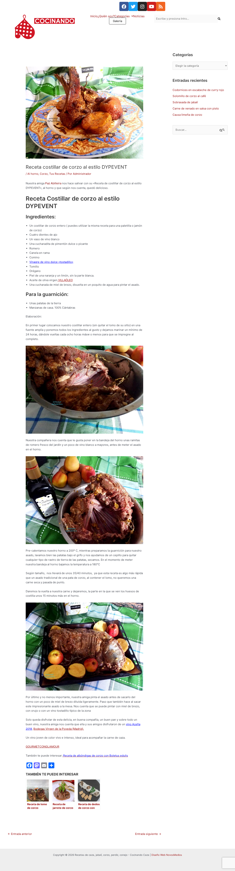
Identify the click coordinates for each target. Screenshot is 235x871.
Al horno (32, 173)
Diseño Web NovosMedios (166, 854)
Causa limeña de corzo (187, 114)
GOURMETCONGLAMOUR (42, 746)
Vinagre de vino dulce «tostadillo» (51, 262)
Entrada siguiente (148, 834)
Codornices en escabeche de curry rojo (198, 90)
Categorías (122, 16)
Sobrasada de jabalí (185, 102)
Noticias (138, 16)
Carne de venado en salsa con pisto (196, 108)
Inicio (94, 16)
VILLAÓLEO (65, 280)
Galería (117, 21)
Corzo (44, 173)
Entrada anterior (20, 834)
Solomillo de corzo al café (189, 96)
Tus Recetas (57, 173)
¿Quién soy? (106, 16)
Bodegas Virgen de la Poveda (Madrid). (58, 729)
